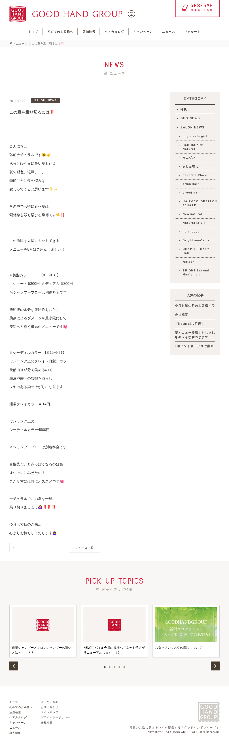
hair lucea (191, 231)
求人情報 (15, 732)
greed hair (191, 192)
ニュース (168, 31)
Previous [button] (13, 666)
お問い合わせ (49, 707)
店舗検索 (89, 31)
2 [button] (109, 667)
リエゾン (189, 157)
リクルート (192, 31)
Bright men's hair (197, 240)
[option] (43, 631)
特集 (183, 109)
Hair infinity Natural (193, 147)
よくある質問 (49, 702)
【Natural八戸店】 (190, 323)
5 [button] (124, 667)
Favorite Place (195, 175)
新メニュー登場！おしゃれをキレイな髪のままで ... (195, 335)
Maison (189, 261)
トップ (33, 31)
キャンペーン (143, 31)
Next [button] (215, 666)
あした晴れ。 (192, 166)
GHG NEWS (190, 118)
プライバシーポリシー (55, 717)
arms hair (191, 184)
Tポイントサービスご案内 (194, 346)
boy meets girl (195, 136)
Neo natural (192, 214)
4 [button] (119, 667)
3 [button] (114, 667)
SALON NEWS (192, 127)
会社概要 (181, 314)
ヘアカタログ (114, 31)
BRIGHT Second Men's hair (196, 272)
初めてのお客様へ (60, 31)
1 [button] (105, 667)
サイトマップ (49, 712)
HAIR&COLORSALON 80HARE (199, 203)
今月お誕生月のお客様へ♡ (195, 305)
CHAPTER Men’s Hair (196, 251)
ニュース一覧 (84, 548)
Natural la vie (194, 222)
